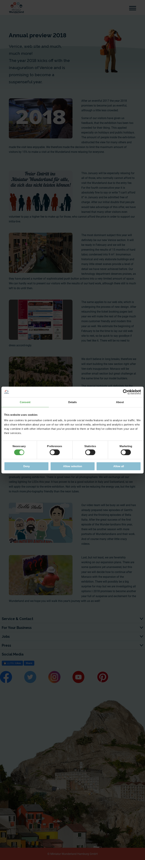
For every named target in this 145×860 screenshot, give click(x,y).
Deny (26, 466)
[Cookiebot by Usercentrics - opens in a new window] (125, 392)
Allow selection (72, 466)
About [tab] (120, 402)
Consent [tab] (25, 402)
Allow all (118, 466)
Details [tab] (72, 402)
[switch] (55, 452)
